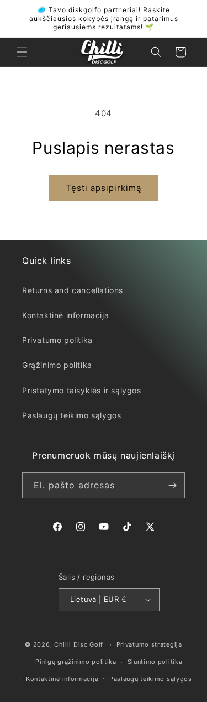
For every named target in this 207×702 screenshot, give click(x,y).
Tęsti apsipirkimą (103, 188)
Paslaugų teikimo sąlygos (71, 415)
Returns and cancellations (72, 290)
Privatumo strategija (149, 644)
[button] (22, 52)
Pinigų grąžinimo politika (75, 661)
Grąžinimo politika (57, 365)
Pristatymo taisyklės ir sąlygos (81, 390)
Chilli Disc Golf (78, 644)
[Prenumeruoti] (172, 485)
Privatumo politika (57, 340)
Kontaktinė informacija (65, 315)
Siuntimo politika (155, 661)
